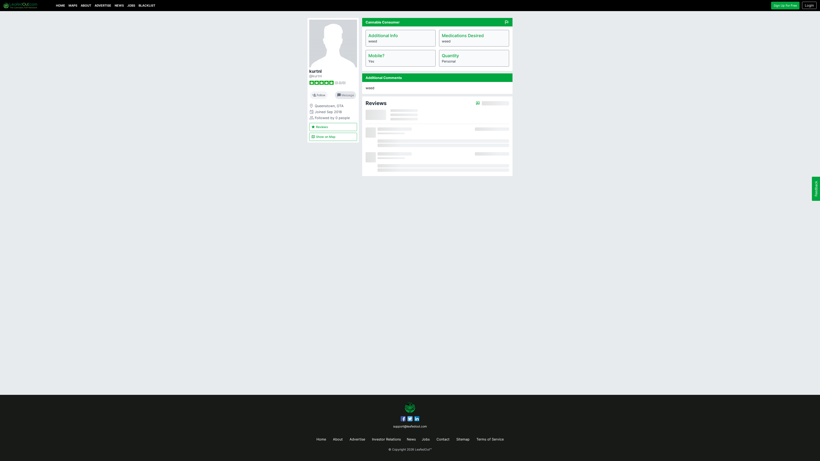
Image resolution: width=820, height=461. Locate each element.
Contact (443, 439)
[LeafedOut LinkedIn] (416, 419)
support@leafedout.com (410, 426)
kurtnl (315, 71)
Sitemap (463, 439)
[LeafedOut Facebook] (403, 419)
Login (809, 5)
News (119, 5)
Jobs (131, 5)
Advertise (103, 5)
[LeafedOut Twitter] (410, 419)
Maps (73, 5)
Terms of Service (490, 439)
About (86, 5)
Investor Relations (386, 439)
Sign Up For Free (785, 5)
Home (60, 5)
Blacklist (147, 5)
